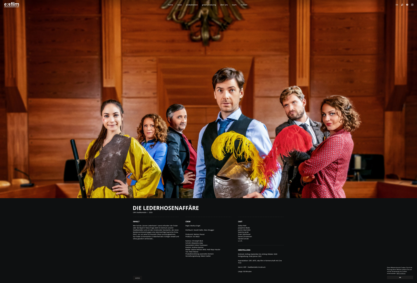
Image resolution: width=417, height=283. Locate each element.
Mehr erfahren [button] (401, 273)
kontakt (244, 4)
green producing (209, 4)
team (234, 4)
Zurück (137, 278)
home (170, 4)
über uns (224, 4)
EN (397, 4)
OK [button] (400, 277)
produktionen (192, 4)
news (179, 4)
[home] (11, 4)
